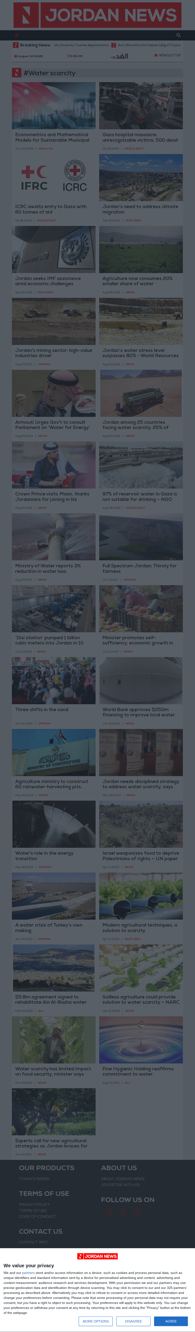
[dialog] (97, 1290)
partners (28, 1272)
